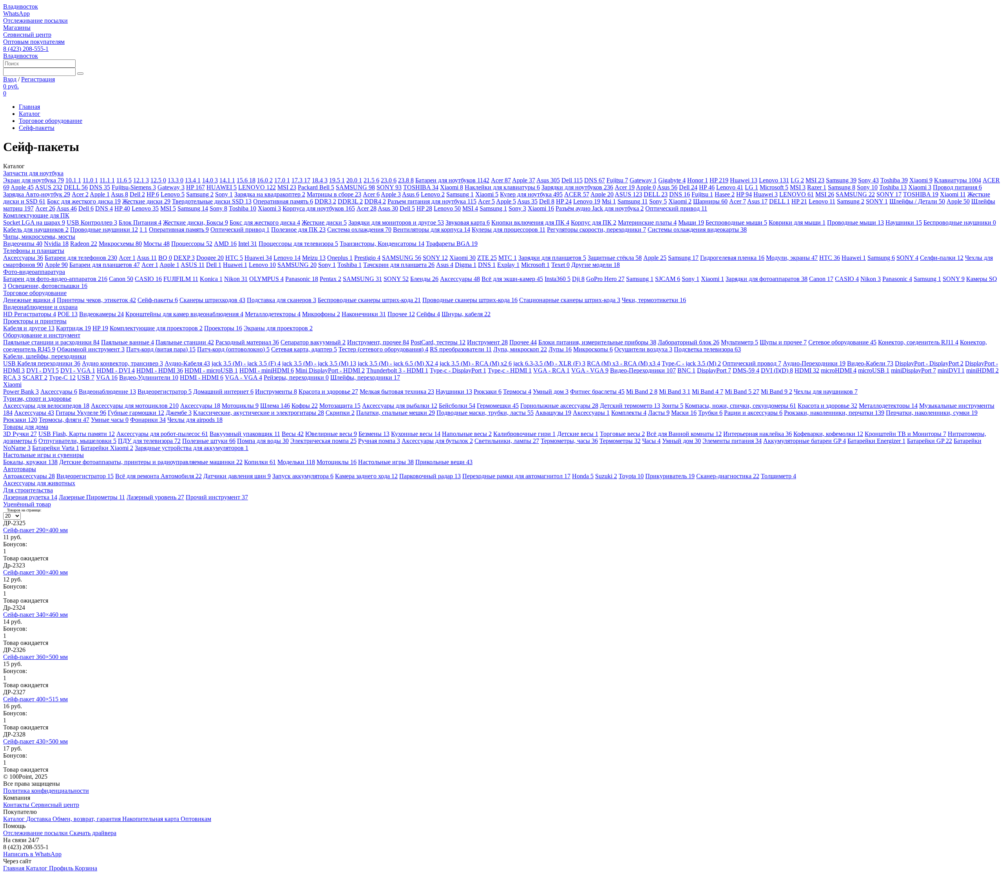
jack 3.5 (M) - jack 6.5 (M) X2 (398, 363)
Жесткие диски (146, 201)
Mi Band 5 (742, 391)
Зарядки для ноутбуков (577, 187)
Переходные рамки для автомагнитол (516, 476)
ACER (576, 194)
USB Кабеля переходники (41, 363)
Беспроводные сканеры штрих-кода (369, 300)
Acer (501, 180)
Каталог (29, 113)
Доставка (39, 819)
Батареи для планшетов (104, 264)
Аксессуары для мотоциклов (135, 405)
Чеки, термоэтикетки (654, 300)
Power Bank (21, 391)
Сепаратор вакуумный (313, 342)
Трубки (710, 412)
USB (85, 377)
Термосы (517, 391)
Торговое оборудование (50, 120)
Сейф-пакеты (36, 127)
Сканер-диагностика (727, 476)
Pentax (330, 278)
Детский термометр (630, 405)
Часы (651, 441)
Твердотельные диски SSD (212, 201)
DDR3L (350, 201)
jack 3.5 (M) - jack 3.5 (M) (319, 363)
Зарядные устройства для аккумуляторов (191, 448)
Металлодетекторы (273, 314)
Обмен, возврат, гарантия (87, 819)
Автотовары (19, 469)
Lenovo (774, 180)
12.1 (141, 180)
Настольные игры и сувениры (43, 455)
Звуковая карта (467, 222)
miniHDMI (982, 370)
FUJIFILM (180, 278)
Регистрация (38, 79)
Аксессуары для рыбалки (399, 405)
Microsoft (774, 187)
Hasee (725, 194)
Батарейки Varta (55, 448)
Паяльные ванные (127, 342)
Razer (816, 187)
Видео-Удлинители (148, 377)
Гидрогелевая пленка (732, 257)
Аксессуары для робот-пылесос (162, 433)
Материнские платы (647, 222)
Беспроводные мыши (736, 222)
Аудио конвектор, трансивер (122, 363)
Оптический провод (751, 363)
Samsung (841, 180)
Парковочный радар (430, 476)
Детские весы (577, 433)
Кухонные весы (415, 433)
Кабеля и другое (28, 328)
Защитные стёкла (615, 257)
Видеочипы (22, 243)
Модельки (296, 462)
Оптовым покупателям (34, 41)
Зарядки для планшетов (552, 257)
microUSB (873, 370)
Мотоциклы (240, 405)
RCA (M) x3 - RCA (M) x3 (623, 363)
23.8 (406, 180)
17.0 (282, 180)
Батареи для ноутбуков (452, 180)
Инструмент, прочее (378, 342)
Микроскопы (593, 349)
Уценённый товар (27, 504)
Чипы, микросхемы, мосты (39, 236)
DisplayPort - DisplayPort (929, 363)
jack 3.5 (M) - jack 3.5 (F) (246, 363)
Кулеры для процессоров (508, 229)
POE (68, 314)
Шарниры (710, 201)
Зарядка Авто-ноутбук (36, 194)
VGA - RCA (551, 370)
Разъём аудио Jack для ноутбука (600, 208)
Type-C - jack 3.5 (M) (691, 363)
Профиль (62, 868)
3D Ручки (20, 433)
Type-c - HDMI (510, 370)
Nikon (236, 278)
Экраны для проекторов (278, 328)
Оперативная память (283, 201)
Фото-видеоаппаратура (34, 271)
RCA (12, 377)
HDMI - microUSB (211, 370)
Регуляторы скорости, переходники (596, 229)
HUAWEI (221, 187)
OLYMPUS (266, 278)
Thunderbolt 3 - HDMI (397, 370)
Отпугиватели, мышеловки (77, 441)
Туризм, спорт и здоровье (37, 398)
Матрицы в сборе (334, 194)
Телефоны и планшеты (33, 250)
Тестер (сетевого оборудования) (383, 349)
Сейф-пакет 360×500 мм (35, 657)
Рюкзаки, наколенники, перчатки (834, 412)
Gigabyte (672, 180)
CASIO (148, 278)
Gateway (643, 180)
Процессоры (191, 243)
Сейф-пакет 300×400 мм (35, 572)
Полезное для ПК (298, 229)
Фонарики (148, 419)
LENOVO (257, 187)
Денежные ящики (29, 300)
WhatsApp (16, 13)
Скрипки (340, 412)
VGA (107, 377)
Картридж (73, 328)
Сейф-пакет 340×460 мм (35, 614)
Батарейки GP (929, 441)
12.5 (158, 180)
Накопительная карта (151, 819)
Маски (684, 412)
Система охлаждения (359, 229)
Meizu (314, 257)
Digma (465, 264)
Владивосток (20, 6)
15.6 (246, 180)
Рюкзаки (488, 391)
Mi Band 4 (707, 391)
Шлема (275, 405)
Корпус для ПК (593, 222)
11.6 (124, 180)
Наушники (903, 222)
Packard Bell (316, 187)
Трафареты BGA (452, 243)
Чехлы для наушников (826, 391)
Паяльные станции (185, 342)
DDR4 (375, 201)
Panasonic (301, 278)
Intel (247, 243)
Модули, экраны (792, 257)
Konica (211, 278)
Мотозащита (339, 405)
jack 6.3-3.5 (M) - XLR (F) (549, 363)
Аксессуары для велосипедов (46, 405)
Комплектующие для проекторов (156, 328)
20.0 (354, 180)
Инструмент (487, 342)
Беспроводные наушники (959, 222)
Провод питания (957, 187)
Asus (548, 180)
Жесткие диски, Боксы (195, 222)
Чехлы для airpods (195, 419)
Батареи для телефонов (81, 257)
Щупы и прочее (783, 342)
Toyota (631, 476)
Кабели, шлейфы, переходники (44, 356)
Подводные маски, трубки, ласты (485, 412)
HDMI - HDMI (159, 370)
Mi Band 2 (641, 391)
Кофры (304, 405)
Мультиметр (739, 342)
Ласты (659, 412)
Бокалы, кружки (30, 462)
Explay (508, 264)
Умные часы (110, 419)
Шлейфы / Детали (917, 201)
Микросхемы (120, 243)
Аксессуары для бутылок (437, 441)
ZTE (487, 257)
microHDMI (838, 370)
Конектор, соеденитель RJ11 (918, 342)
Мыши (691, 222)
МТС (507, 257)
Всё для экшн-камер (512, 278)
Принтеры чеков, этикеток (96, 300)
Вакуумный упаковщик (245, 433)
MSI (815, 180)
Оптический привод (676, 208)
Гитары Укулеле (81, 412)
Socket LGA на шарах (34, 222)
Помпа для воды (263, 441)
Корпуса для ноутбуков (318, 208)
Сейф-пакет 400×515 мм (35, 699)
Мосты (156, 243)
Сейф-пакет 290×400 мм (35, 530)
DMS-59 (746, 370)
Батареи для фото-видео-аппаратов (55, 278)
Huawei (743, 180)
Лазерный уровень (155, 497)
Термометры (620, 441)
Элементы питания (732, 441)
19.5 (337, 180)
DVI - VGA (77, 370)
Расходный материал (247, 342)
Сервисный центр (27, 34)
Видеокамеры (101, 314)
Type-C (62, 377)
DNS (594, 180)
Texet (560, 264)
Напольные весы (467, 433)
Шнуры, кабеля (466, 314)
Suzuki (606, 476)
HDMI (807, 370)
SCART (34, 377)
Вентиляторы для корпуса (431, 229)
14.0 (210, 180)
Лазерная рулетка (30, 497)
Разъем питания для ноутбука (431, 201)
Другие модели (595, 264)
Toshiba (894, 180)
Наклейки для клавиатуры (502, 187)
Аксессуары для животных (39, 483)
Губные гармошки (136, 412)
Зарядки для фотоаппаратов (766, 278)
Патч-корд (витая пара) (161, 349)
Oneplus (340, 257)
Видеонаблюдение (107, 391)
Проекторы (223, 328)
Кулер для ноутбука (531, 194)
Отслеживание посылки (35, 20)
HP (719, 180)
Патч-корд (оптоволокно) (233, 349)
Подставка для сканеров (281, 300)
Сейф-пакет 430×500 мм (35, 741)
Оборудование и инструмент (41, 335)
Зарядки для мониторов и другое (396, 222)
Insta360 (557, 278)
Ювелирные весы (331, 433)
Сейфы (428, 314)
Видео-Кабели (870, 363)
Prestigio (367, 257)
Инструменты (276, 391)
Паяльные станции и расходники (51, 342)
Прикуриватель (670, 476)
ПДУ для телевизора (149, 441)
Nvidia (56, 243)
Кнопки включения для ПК (530, 222)
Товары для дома (25, 426)
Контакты (17, 804)
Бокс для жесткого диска (84, 201)
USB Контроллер (92, 222)
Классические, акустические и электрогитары (258, 412)
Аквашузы (553, 412)
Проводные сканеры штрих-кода (470, 300)
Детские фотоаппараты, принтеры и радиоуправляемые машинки (151, 462)
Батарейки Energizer (876, 441)
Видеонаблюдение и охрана (40, 307)
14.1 (227, 180)
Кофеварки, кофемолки (828, 433)
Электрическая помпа (323, 441)
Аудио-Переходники (814, 363)
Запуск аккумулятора (302, 476)
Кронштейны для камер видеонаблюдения (184, 314)
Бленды (424, 278)
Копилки (260, 462)
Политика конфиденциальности (46, 790)
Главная (29, 106)
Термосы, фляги (64, 419)
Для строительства (28, 490)
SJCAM (667, 278)
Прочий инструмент (217, 497)
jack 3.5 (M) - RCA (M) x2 (476, 363)
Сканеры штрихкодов (212, 300)
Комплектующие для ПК (36, 215)
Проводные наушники (104, 229)
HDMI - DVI (116, 370)
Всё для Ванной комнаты (684, 433)
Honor (697, 180)
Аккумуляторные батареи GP (804, 441)
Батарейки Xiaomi (107, 448)
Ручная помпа (379, 441)
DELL (76, 187)
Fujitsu (617, 180)
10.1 (73, 180)
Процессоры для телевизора (298, 243)
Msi (609, 201)
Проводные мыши (855, 222)
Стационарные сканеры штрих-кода (569, 300)
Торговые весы (622, 433)
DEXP (184, 257)
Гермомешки (498, 405)
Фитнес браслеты (597, 391)
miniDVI (951, 370)
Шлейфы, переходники (365, 377)
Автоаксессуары (29, 476)
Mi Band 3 (674, 391)
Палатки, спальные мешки (395, 412)
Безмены (373, 433)
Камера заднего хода (366, 476)
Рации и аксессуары (753, 412)
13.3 (175, 180)
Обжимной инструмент (91, 349)
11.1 (107, 180)
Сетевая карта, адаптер (304, 349)
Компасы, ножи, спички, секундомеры (740, 405)
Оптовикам (196, 819)
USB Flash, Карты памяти (76, 433)
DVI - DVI (42, 370)
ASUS (48, 187)
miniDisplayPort (913, 370)
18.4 (320, 180)
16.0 (265, 180)
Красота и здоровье (328, 391)
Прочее (401, 314)
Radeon (83, 243)
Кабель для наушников (36, 229)
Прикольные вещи (444, 462)
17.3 (300, 180)
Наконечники (364, 314)
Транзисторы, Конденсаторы (382, 243)
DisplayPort (714, 370)
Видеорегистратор (165, 391)
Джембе (179, 412)
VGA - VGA (589, 370)
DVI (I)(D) (777, 370)
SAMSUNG (355, 187)
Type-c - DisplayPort (458, 370)
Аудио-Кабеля (187, 363)
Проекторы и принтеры (35, 321)
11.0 (90, 180)
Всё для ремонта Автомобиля (158, 476)
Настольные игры (386, 462)
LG (797, 180)
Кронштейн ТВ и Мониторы (905, 433)
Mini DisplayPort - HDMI (330, 370)
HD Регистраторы (29, 314)
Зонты (672, 405)
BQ (165, 257)
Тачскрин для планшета (399, 264)
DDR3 (325, 201)
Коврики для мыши (797, 222)
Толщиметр (778, 476)
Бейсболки (457, 405)
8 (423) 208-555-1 (26, 48)
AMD (225, 243)
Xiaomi (920, 180)
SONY (389, 187)
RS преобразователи (461, 349)
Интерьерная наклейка (757, 433)
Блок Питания (140, 222)
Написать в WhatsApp (32, 854)
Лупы (560, 349)
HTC (234, 257)
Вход (9, 79)
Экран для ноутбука (33, 180)
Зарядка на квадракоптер (269, 194)
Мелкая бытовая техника (397, 391)
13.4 (193, 180)
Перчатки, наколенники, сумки (932, 412)
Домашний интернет (223, 391)
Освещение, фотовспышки (47, 286)
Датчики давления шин (237, 476)
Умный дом (550, 391)
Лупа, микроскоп (520, 349)
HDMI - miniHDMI (266, 370)
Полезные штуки (208, 441)
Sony (868, 180)
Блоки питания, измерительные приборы (597, 342)
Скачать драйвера (92, 833)
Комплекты (628, 412)
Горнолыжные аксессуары (559, 405)
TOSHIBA (420, 187)
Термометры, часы (569, 441)
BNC (686, 370)
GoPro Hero (605, 278)
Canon (121, 278)
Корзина (86, 868)
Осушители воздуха (643, 349)
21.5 (371, 180)
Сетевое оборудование (842, 342)
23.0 (388, 180)
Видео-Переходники (643, 370)
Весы (293, 433)
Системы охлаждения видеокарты (697, 229)
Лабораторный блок (688, 342)
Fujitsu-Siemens (134, 187)
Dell (572, 180)
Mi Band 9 (776, 391)
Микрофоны (321, 314)
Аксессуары (23, 257)
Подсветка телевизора (707, 349)
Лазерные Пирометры (92, 497)
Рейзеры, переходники (296, 377)
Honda (583, 476)
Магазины (17, 27)
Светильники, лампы (506, 441)
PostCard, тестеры (438, 342)
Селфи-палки (941, 257)
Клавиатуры (957, 180)
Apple (523, 180)
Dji (578, 278)
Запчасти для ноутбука (33, 173)
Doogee (210, 257)
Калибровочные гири (524, 433)
